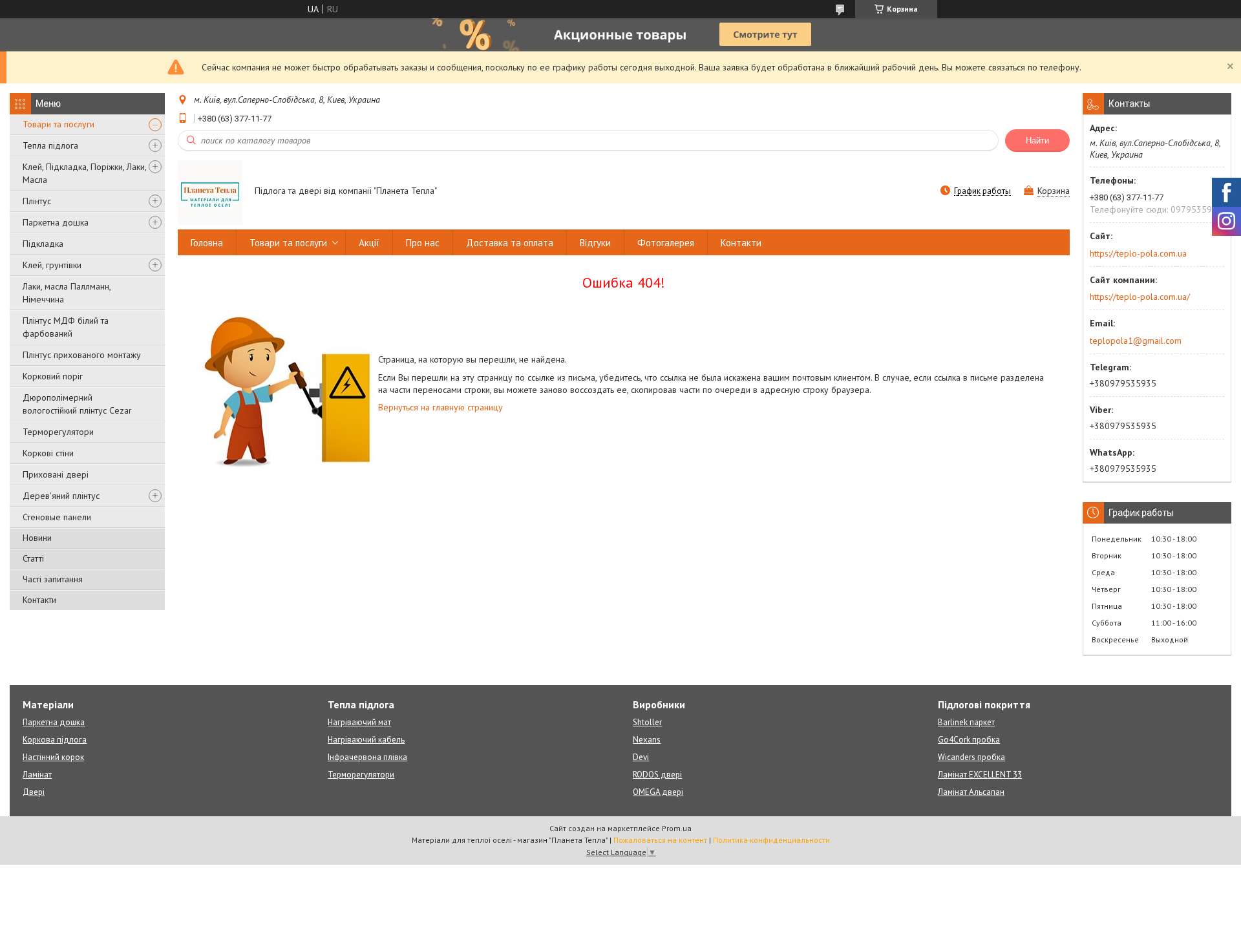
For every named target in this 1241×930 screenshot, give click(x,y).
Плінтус (37, 201)
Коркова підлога (55, 739)
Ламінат (37, 774)
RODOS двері (657, 774)
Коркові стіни (48, 453)
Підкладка (43, 243)
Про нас (423, 243)
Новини (37, 538)
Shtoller (647, 722)
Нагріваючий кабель (366, 739)
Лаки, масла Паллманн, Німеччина (67, 292)
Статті (33, 558)
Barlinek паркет (966, 722)
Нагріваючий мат (359, 722)
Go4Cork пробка (969, 739)
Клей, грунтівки (52, 265)
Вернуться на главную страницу (440, 407)
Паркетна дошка (56, 222)
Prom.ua (677, 828)
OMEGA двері (658, 792)
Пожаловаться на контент (660, 840)
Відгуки (595, 243)
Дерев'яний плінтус (61, 496)
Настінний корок (53, 757)
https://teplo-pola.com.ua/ (1140, 296)
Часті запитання (53, 579)
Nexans (647, 739)
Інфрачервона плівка (367, 757)
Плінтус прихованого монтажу (82, 355)
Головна (207, 243)
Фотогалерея (665, 243)
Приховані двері (56, 474)
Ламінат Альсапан (971, 792)
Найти (1037, 140)
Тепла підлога (50, 145)
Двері (34, 792)
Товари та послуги (58, 124)
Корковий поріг (53, 376)
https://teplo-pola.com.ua (1138, 253)
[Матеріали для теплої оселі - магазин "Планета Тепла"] (210, 192)
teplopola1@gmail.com (1136, 340)
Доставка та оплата (509, 243)
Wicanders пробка (971, 757)
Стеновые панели (57, 517)
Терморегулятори (58, 432)
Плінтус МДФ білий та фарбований (66, 327)
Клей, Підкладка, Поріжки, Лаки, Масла (84, 173)
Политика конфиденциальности (771, 840)
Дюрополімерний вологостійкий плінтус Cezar (77, 404)
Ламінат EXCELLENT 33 (980, 774)
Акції (369, 243)
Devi (641, 757)
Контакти (39, 600)
